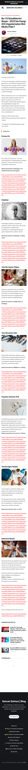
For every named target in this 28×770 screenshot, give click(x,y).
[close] (26, 2)
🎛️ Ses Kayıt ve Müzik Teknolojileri (14, 748)
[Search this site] (23, 8)
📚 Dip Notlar (14, 751)
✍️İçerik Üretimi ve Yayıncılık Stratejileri (14, 734)
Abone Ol (15, 716)
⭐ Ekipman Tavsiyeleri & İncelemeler (14, 728)
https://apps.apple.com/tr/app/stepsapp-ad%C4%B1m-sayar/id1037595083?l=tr (13, 177)
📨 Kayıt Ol (14, 725)
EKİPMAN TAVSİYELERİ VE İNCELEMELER (10, 15)
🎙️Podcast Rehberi (14, 740)
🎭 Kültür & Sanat (14, 746)
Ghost (24, 762)
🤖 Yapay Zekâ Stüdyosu (14, 737)
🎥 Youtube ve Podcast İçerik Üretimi (14, 743)
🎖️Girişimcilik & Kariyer (14, 731)
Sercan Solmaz (11, 31)
